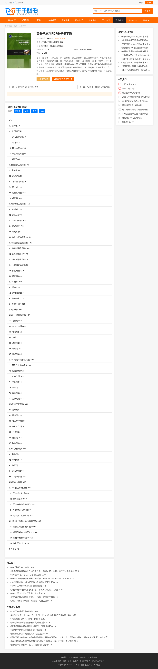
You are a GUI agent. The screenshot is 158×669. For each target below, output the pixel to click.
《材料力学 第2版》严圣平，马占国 (24, 593)
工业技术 (119, 20)
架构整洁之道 (128, 122)
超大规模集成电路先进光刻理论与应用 (139, 109)
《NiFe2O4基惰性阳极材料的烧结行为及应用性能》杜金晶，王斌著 (39, 578)
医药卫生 (65, 20)
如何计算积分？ (61, 38)
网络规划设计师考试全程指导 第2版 (137, 101)
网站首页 (12, 20)
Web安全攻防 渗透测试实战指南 (136, 96)
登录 (141, 2)
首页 (15, 25)
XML (94, 664)
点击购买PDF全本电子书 (62, 79)
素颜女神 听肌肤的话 (131, 92)
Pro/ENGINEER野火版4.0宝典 (98, 87)
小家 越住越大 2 (129, 84)
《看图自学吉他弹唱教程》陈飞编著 (25, 629)
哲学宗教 (92, 20)
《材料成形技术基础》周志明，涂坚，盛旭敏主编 (31, 597)
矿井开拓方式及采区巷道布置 (27, 87)
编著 (26, 111)
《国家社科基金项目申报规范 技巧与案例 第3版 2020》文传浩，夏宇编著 (41, 641)
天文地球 (106, 20)
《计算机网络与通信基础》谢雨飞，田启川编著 (30, 626)
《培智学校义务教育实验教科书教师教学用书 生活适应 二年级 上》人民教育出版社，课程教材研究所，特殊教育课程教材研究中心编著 (68, 637)
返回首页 (8, 2)
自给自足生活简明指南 (132, 117)
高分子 (17, 111)
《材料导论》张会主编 (19, 567)
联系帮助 (19, 2)
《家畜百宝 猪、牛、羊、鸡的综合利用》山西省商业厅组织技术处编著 (40, 615)
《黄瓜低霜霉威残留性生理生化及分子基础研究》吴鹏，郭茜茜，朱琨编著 (41, 571)
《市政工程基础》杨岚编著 (21, 611)
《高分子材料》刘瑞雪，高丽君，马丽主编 (28, 600)
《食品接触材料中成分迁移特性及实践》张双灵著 (31, 582)
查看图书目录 (43, 79)
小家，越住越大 (129, 88)
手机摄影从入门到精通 (132, 105)
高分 (34, 111)
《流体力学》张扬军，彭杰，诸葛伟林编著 (28, 644)
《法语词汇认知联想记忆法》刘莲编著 (26, 633)
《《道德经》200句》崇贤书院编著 (24, 618)
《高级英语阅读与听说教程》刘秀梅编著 (27, 622)
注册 (149, 2)
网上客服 (93, 657)
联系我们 (64, 657)
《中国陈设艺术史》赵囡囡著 (133, 55)
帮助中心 (83, 657)
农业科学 (52, 20)
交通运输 (25, 20)
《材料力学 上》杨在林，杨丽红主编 (25, 574)
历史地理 (79, 20)
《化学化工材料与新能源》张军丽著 (25, 585)
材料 (42, 111)
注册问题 (74, 657)
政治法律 (133, 20)
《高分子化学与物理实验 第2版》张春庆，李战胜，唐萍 (33, 589)
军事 (39, 20)
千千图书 (23, 12)
